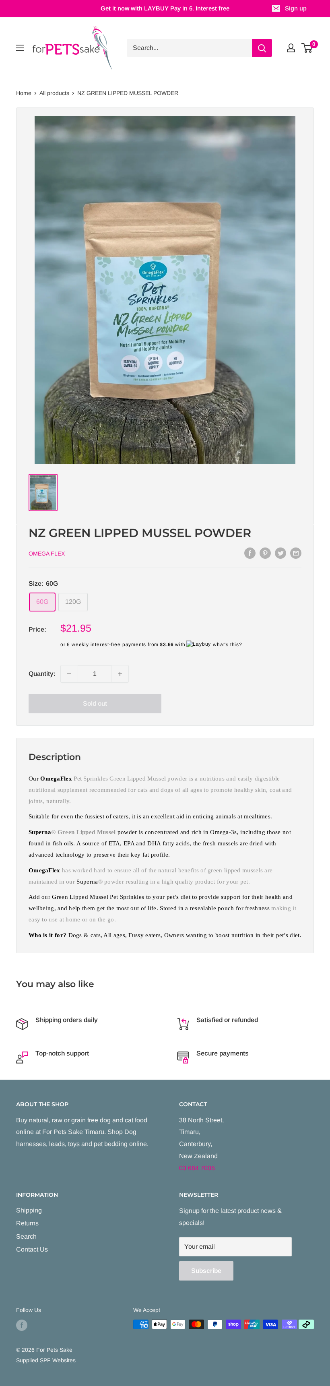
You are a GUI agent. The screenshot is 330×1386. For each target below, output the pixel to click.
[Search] (262, 48)
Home (23, 93)
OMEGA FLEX (47, 553)
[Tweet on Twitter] (280, 553)
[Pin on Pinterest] (265, 553)
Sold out (95, 703)
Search (26, 1236)
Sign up (296, 8)
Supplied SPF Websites (46, 1360)
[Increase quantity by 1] (119, 673)
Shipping (29, 1210)
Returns (27, 1223)
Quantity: (42, 673)
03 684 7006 (198, 1168)
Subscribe (206, 1270)
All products (54, 93)
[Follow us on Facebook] (21, 1325)
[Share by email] (295, 553)
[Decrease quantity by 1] (69, 673)
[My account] (291, 47)
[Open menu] (20, 48)
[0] (307, 48)
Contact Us (32, 1249)
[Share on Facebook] (250, 553)
